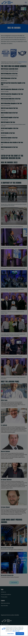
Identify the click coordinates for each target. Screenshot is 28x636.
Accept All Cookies (19, 633)
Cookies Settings (10, 633)
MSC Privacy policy (16, 630)
